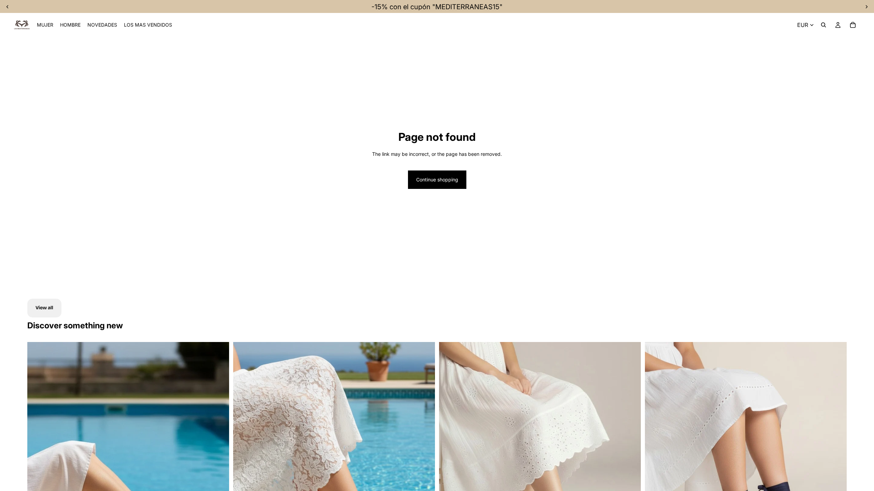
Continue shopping (437, 179)
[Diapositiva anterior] (243, 467)
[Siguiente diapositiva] (219, 467)
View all (44, 308)
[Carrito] (852, 24)
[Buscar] (823, 24)
